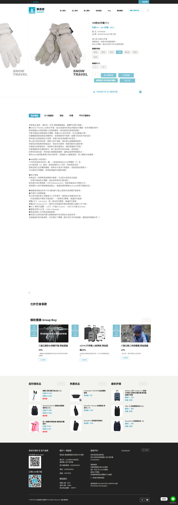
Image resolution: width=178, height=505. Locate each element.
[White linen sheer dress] (34, 395)
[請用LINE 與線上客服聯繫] (43, 462)
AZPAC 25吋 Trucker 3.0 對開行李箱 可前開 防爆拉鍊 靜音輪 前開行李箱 (135, 393)
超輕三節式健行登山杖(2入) (52, 391)
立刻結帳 (126, 75)
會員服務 (99, 11)
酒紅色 (127, 52)
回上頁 (127, 80)
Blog (109, 11)
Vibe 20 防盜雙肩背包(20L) (134, 406)
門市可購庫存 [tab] (84, 115)
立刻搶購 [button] (42, 360)
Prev (34, 57)
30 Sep (116, 335)
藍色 (103, 52)
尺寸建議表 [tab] (49, 115)
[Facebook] (142, 500)
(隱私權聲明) (64, 500)
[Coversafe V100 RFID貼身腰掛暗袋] (76, 395)
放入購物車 (108, 75)
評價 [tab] (71, 115)
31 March (34, 335)
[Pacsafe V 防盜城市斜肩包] (76, 425)
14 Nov (75, 335)
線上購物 (87, 11)
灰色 (111, 52)
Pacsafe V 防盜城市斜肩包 (93, 421)
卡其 (119, 52)
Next (83, 57)
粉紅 (135, 52)
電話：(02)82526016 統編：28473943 (67, 471)
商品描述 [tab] (34, 115)
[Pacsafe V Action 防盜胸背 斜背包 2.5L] (76, 410)
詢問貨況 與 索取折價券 (106, 80)
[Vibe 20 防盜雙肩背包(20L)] (117, 411)
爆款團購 (120, 11)
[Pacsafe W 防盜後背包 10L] (117, 426)
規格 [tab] (61, 115)
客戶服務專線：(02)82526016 (70, 465)
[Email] (147, 500)
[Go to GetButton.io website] (173, 503)
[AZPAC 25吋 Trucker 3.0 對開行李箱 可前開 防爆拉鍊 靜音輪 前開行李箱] (117, 395)
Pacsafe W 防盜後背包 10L (134, 421)
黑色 (95, 52)
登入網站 (63, 11)
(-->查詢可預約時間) (97, 478)
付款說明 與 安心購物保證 (107, 92)
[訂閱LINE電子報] (43, 481)
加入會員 (75, 11)
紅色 (95, 57)
